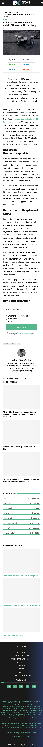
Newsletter (21, 665)
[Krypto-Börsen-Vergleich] (21, 620)
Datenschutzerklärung (25, 334)
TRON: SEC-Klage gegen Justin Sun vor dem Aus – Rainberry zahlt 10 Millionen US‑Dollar (19, 414)
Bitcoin (6, 343)
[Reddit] (34, 686)
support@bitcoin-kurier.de (24, 736)
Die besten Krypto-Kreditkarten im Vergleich (21, 605)
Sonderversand (14, 318)
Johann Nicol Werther (21, 360)
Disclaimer (21, 662)
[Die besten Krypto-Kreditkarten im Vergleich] (21, 590)
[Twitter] (21, 686)
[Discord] (27, 686)
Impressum (21, 652)
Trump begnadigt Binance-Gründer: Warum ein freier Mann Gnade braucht (21, 480)
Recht (5, 19)
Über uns (21, 669)
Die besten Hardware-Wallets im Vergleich (20, 576)
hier (35, 733)
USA (19, 343)
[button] (14, 59)
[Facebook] (15, 686)
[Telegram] (9, 686)
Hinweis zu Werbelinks (21, 675)
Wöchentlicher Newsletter (18, 316)
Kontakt (21, 672)
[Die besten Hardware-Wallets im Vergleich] (21, 561)
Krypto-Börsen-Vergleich (13, 635)
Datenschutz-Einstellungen (21, 659)
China (13, 343)
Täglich (10, 321)
